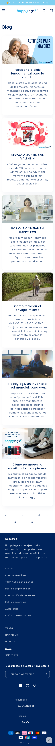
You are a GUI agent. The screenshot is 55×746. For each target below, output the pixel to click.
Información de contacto (20, 595)
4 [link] (39, 515)
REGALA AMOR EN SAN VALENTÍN (27, 156)
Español (26, 722)
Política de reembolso (18, 615)
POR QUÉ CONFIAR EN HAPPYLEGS (27, 230)
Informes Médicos (15, 575)
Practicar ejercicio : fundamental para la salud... (27, 73)
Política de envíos (15, 602)
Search (9, 568)
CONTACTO (12, 654)
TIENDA (9, 628)
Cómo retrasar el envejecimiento (27, 308)
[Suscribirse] (46, 674)
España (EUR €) (26, 706)
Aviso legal (11, 608)
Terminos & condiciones (19, 581)
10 (32, 522)
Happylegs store (30, 743)
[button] (3, 10)
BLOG (8, 648)
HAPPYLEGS (11, 634)
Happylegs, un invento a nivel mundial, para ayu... (27, 386)
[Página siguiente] (40, 522)
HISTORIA (10, 641)
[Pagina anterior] (6, 515)
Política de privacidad (18, 588)
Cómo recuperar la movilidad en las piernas (27, 466)
